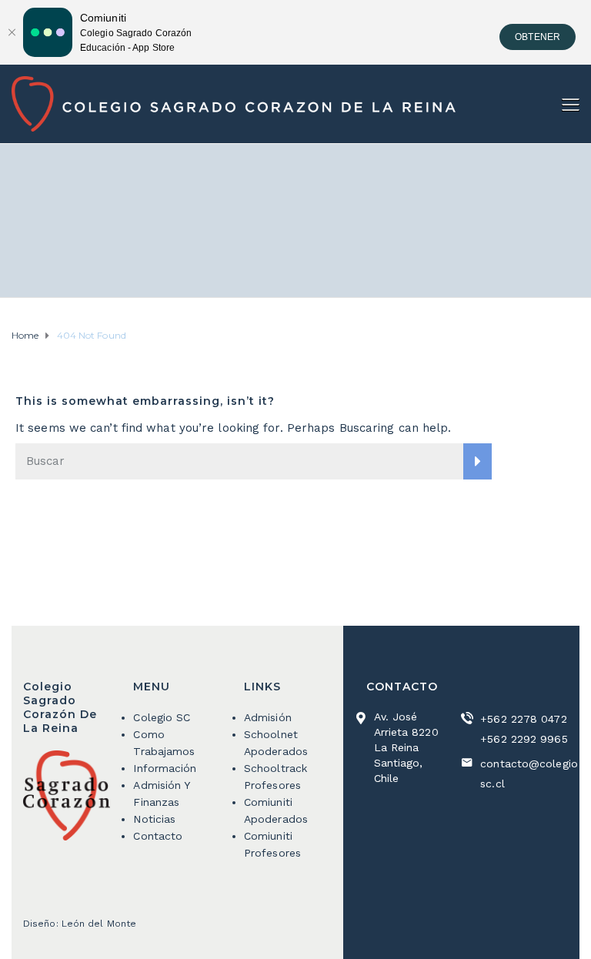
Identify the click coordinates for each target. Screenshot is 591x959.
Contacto (157, 836)
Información (164, 768)
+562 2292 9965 (523, 739)
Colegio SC (161, 717)
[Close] (11, 32)
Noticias (154, 819)
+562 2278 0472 (523, 719)
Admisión (268, 717)
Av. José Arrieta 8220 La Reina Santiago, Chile (406, 747)
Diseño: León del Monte (79, 923)
